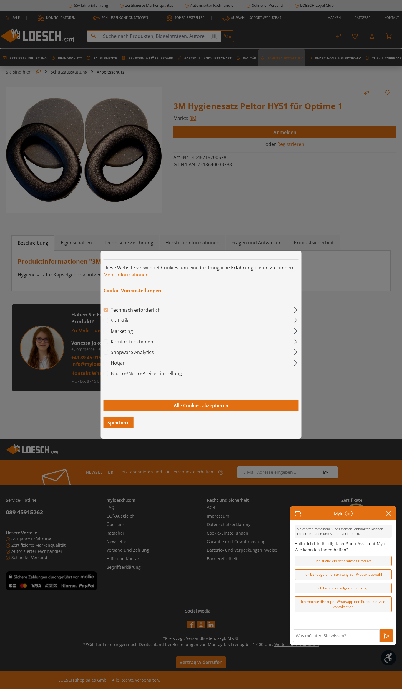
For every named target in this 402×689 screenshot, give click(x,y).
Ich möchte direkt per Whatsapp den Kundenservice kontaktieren (343, 604)
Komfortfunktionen (132, 341)
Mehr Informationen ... (128, 274)
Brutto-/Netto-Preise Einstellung (146, 373)
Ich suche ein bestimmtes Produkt (343, 560)
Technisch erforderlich (136, 310)
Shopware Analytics (132, 352)
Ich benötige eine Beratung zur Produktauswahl (343, 574)
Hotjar (118, 363)
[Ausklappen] (295, 309)
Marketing (122, 331)
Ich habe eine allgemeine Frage (343, 587)
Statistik (119, 320)
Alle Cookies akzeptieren (201, 405)
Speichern (118, 422)
